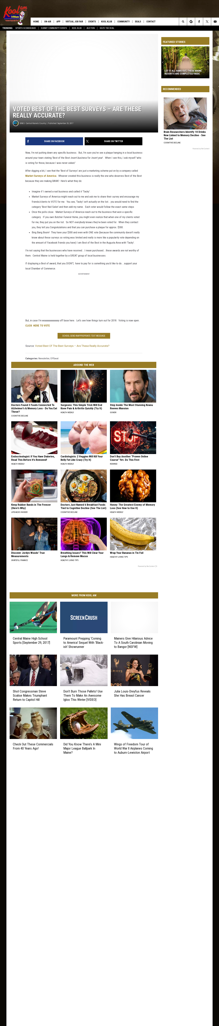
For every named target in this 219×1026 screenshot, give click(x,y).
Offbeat (54, 358)
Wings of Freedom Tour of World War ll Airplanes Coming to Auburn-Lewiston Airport (133, 748)
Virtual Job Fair (74, 21)
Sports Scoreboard (25, 28)
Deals (138, 21)
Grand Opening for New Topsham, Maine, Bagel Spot (183, 72)
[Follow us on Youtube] (215, 22)
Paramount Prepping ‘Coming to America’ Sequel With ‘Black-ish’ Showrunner (83, 643)
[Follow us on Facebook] (199, 22)
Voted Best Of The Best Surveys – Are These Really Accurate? (72, 345)
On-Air (47, 21)
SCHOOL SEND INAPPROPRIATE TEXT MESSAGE (83, 335)
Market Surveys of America (40, 175)
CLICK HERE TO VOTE (37, 325)
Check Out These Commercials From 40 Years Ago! (33, 746)
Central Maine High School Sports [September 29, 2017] (31, 641)
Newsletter (43, 358)
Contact (151, 21)
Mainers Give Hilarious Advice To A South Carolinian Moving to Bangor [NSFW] (133, 643)
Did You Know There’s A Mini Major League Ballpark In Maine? (82, 748)
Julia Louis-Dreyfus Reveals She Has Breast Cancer (132, 693)
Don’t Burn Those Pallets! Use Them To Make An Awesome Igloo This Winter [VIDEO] (83, 695)
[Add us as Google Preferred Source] (191, 22)
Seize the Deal (107, 28)
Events (92, 21)
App (58, 21)
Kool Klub (77, 28)
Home (36, 21)
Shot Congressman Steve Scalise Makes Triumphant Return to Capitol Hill (30, 695)
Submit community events (54, 28)
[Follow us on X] (207, 22)
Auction (91, 28)
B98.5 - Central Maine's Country (33, 123)
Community (123, 21)
